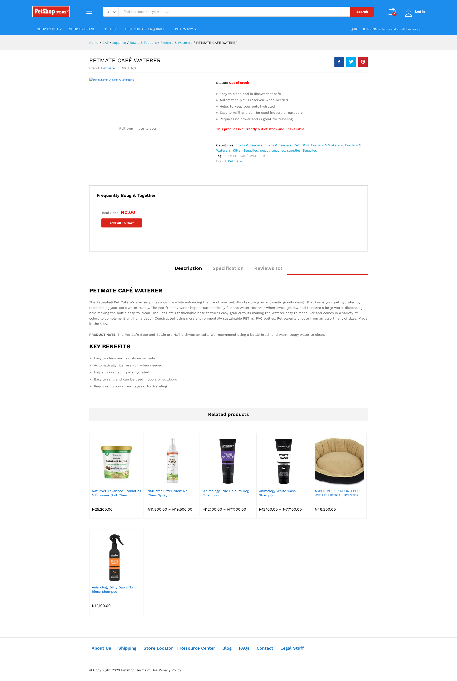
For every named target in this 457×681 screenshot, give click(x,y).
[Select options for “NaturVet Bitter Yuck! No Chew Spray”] (167, 483)
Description (188, 268)
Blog (227, 648)
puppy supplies (272, 150)
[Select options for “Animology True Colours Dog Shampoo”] (223, 483)
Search (362, 12)
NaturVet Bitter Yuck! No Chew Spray (167, 493)
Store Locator (158, 648)
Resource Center (197, 648)
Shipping (127, 648)
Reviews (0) (268, 268)
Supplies (310, 150)
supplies (294, 150)
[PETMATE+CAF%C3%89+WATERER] (351, 62)
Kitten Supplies (245, 150)
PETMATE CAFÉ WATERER (244, 156)
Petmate (108, 68)
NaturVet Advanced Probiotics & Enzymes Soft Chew (116, 493)
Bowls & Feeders (248, 145)
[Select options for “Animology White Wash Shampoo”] (278, 483)
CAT (296, 145)
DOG (305, 145)
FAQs (244, 648)
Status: (222, 82)
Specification (228, 268)
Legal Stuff (292, 648)
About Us (101, 648)
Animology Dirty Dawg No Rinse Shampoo (112, 589)
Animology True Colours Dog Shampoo (226, 493)
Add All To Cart (121, 223)
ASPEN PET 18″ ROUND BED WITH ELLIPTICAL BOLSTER (337, 493)
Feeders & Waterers (327, 145)
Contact (265, 648)
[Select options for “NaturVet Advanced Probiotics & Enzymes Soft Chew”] (111, 483)
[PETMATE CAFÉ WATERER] (339, 62)
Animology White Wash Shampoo (277, 493)
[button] (334, 483)
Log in (420, 11)
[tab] (188, 270)
